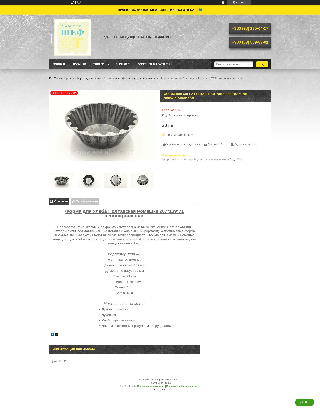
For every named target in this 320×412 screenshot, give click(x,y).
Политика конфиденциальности (183, 386)
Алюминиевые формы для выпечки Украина (131, 78)
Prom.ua (176, 379)
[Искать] (262, 64)
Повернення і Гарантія (153, 64)
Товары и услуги (64, 78)
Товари (98, 64)
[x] (56, 334)
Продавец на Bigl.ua (160, 383)
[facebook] (52, 334)
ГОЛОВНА (59, 64)
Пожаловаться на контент (151, 386)
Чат (307, 402)
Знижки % (123, 64)
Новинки (79, 64)
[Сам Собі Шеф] (73, 36)
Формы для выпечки (89, 78)
